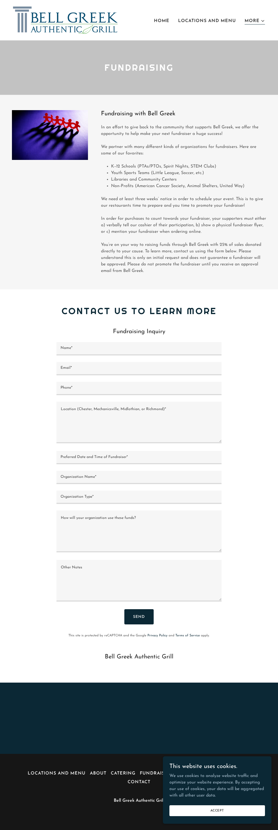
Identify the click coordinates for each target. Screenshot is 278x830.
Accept (217, 810)
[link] (68, 20)
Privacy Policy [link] (157, 635)
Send (139, 617)
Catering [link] (123, 773)
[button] (255, 21)
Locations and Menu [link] (207, 21)
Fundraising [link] (157, 773)
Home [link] (161, 21)
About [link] (98, 773)
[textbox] (139, 348)
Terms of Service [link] (187, 635)
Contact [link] (139, 782)
